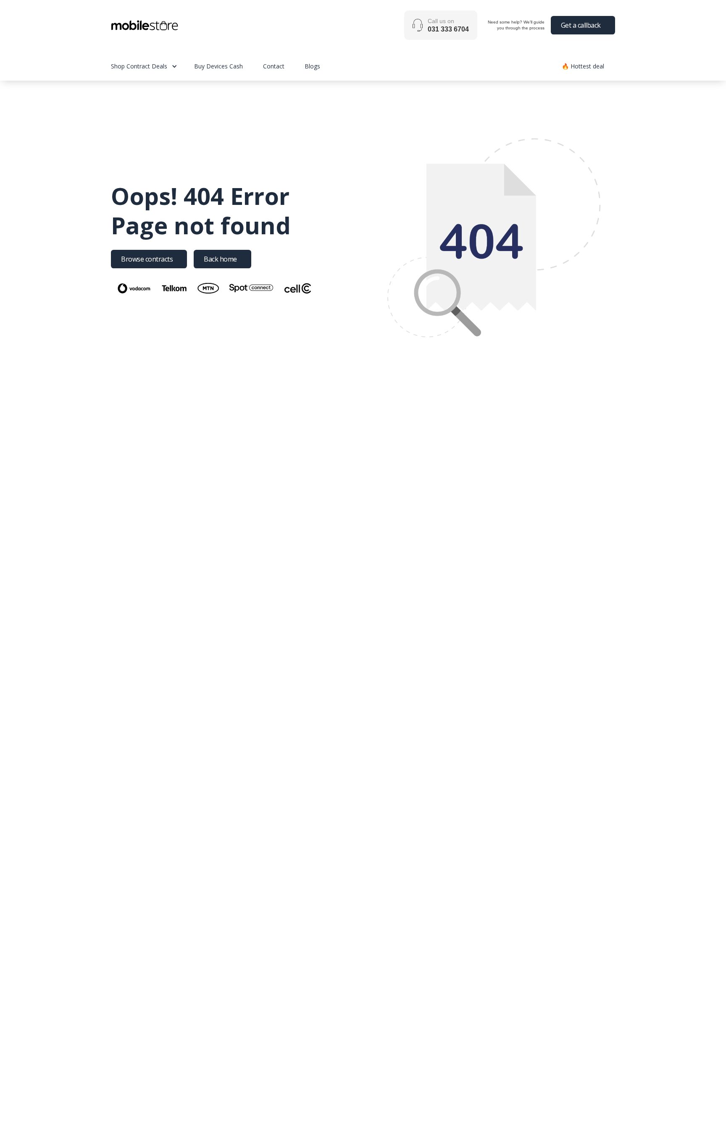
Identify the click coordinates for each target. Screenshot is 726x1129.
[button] (152, 66)
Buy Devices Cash (218, 66)
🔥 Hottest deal (583, 66)
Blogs (312, 66)
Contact (273, 66)
